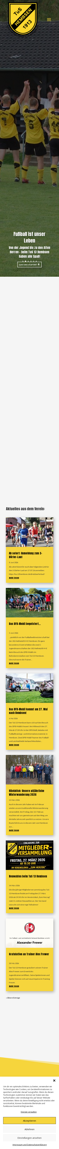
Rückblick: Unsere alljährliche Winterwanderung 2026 (26, 793)
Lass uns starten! (28, 264)
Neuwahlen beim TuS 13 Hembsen (28, 876)
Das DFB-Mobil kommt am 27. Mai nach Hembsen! (28, 711)
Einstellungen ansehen (29, 1137)
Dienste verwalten (29, 1112)
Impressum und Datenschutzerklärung (30, 1144)
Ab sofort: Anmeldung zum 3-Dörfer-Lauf (25, 555)
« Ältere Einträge (13, 998)
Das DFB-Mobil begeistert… (25, 624)
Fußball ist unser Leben (29, 237)
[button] (54, 1080)
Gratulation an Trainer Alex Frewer (29, 954)
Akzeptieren (29, 1120)
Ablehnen (29, 1129)
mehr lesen (14, 577)
